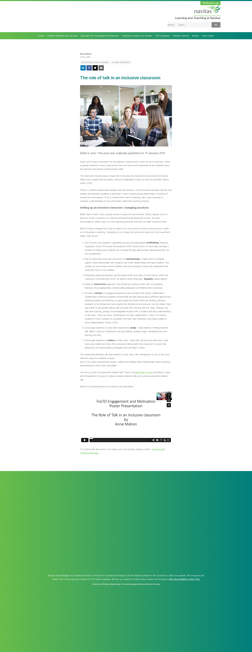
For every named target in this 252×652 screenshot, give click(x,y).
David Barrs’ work (144, 372)
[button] (210, 3)
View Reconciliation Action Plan (184, 579)
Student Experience (121, 62)
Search (170, 24)
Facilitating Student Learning (95, 62)
